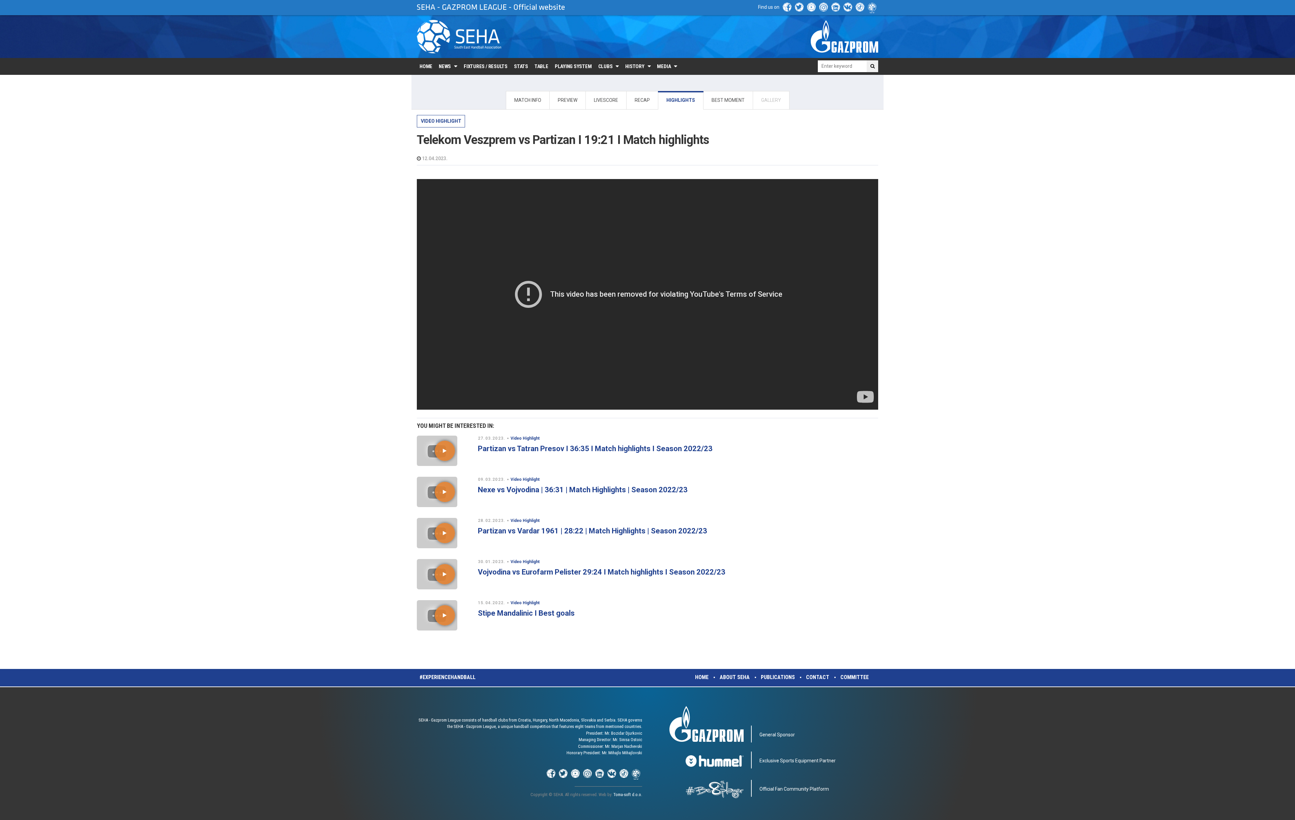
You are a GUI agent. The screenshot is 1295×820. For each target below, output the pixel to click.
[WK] (847, 7)
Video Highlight (441, 121)
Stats (521, 66)
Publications (778, 677)
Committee (854, 677)
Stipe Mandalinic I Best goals (526, 613)
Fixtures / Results (486, 66)
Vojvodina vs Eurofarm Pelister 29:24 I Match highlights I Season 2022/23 (601, 572)
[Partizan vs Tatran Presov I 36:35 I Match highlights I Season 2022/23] (444, 451)
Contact (817, 677)
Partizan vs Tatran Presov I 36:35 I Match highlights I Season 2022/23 (595, 448)
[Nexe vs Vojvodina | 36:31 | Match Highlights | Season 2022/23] (444, 492)
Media (664, 66)
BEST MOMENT (728, 100)
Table (541, 66)
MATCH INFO (527, 100)
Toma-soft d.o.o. (627, 794)
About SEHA (735, 677)
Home (426, 66)
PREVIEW (567, 100)
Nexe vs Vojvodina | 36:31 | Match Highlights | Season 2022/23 (583, 490)
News (445, 66)
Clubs (605, 66)
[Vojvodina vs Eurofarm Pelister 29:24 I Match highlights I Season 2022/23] (444, 574)
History (634, 66)
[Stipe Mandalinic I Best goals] (444, 615)
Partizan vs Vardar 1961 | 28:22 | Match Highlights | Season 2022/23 (592, 531)
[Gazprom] (844, 36)
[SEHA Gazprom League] (459, 36)
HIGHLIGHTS (680, 100)
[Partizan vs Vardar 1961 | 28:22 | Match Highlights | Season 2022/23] (444, 533)
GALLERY (771, 100)
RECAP (642, 100)
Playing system (573, 66)
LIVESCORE (606, 100)
